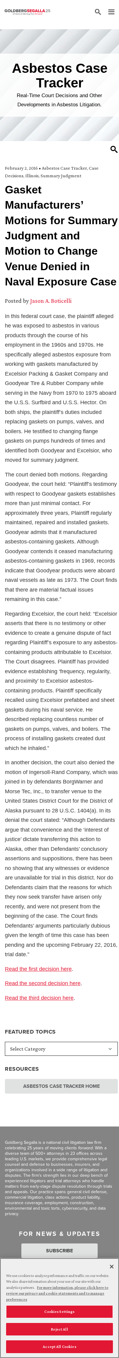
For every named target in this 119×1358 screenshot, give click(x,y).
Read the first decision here (38, 969)
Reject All (59, 1329)
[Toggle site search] (98, 12)
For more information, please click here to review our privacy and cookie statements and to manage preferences (57, 1293)
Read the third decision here (39, 998)
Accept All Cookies (59, 1346)
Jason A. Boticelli (51, 300)
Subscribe (59, 1250)
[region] (59, 1308)
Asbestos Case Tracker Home (61, 1086)
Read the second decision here (43, 983)
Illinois (32, 175)
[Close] (111, 1266)
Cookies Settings (59, 1311)
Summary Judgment (61, 175)
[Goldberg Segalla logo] (27, 12)
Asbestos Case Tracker (64, 168)
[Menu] (108, 12)
